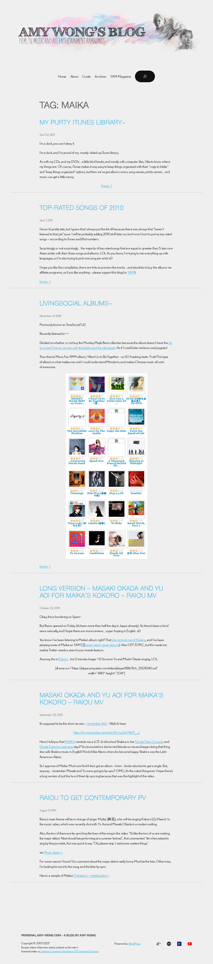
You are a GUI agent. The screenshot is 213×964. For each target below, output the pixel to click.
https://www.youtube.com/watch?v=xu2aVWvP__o (106, 732)
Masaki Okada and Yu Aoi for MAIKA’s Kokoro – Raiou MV (101, 699)
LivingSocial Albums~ (76, 304)
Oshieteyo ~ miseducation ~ (92, 875)
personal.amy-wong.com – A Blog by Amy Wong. (58, 935)
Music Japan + (53, 852)
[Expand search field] (145, 76)
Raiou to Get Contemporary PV (93, 798)
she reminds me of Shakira (129, 640)
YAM (131, 272)
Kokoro (63, 659)
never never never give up (102, 645)
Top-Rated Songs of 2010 (82, 208)
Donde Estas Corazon (149, 742)
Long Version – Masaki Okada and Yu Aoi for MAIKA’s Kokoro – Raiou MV (101, 592)
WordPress (134, 943)
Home (62, 76)
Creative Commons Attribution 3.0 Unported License (68, 951)
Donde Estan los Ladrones (56, 747)
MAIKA (70, 742)
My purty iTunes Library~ (83, 123)
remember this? (97, 723)
